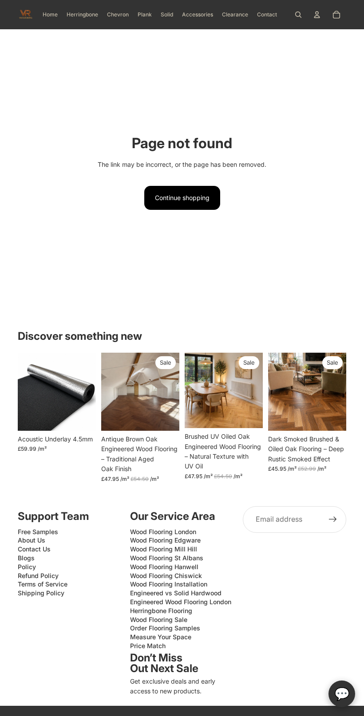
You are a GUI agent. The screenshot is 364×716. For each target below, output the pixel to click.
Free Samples (38, 531)
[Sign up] (333, 519)
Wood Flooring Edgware (165, 540)
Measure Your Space (160, 637)
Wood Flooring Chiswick (166, 575)
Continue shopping (182, 197)
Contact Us (34, 549)
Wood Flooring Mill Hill (163, 549)
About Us (31, 540)
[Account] (317, 14)
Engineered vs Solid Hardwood (176, 593)
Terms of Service (42, 584)
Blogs (26, 558)
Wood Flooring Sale (158, 619)
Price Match (148, 645)
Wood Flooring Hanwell (164, 566)
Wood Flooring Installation (168, 584)
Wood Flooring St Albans (166, 558)
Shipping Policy (41, 593)
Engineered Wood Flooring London (180, 602)
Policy (27, 566)
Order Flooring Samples (165, 628)
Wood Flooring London (163, 531)
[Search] (298, 14)
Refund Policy (38, 575)
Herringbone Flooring (161, 610)
